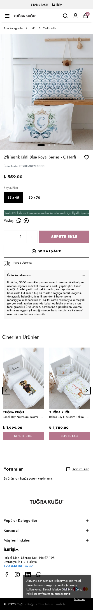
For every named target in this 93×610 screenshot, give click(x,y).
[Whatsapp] (39, 574)
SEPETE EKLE (64, 236)
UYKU (33, 28)
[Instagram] (17, 574)
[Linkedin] (28, 574)
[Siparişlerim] (75, 16)
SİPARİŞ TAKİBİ (40, 5)
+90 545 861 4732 (18, 565)
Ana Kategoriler (13, 28)
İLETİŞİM (57, 5)
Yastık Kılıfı (49, 28)
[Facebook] (6, 574)
